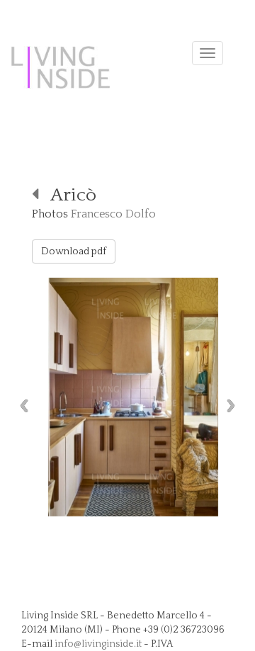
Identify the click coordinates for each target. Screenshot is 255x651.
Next (234, 405)
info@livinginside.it (98, 644)
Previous (20, 405)
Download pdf (73, 251)
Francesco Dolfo (113, 214)
